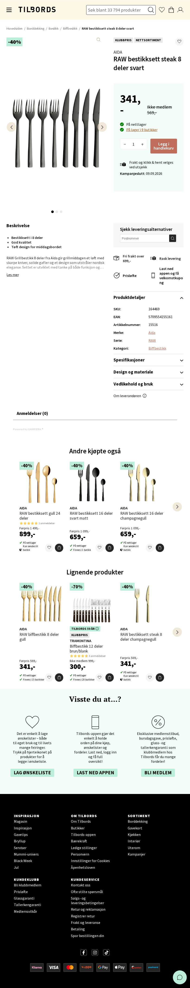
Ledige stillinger (84, 847)
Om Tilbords (81, 821)
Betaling (78, 929)
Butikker (78, 828)
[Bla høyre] (102, 127)
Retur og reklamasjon (88, 909)
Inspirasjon (23, 828)
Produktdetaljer (129, 297)
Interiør (134, 841)
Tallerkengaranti (27, 904)
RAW (152, 340)
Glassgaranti (24, 898)
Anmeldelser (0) (32, 413)
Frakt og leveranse (85, 922)
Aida (118, 52)
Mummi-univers (26, 854)
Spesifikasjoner (129, 360)
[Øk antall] (142, 144)
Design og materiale (133, 372)
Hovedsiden (14, 28)
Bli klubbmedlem (27, 885)
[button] (179, 42)
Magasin (20, 821)
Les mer (12, 274)
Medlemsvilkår (25, 911)
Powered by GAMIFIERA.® (28, 429)
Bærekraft (79, 841)
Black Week (23, 860)
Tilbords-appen (83, 834)
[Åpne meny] (9, 10)
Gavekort (135, 828)
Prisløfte (129, 275)
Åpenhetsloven (83, 867)
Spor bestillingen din (87, 935)
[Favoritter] (49, 548)
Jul (16, 867)
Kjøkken (134, 834)
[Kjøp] (59, 548)
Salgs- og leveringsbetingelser (87, 900)
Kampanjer (136, 854)
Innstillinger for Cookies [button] (90, 860)
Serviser (20, 847)
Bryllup (19, 841)
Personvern (80, 854)
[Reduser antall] (124, 144)
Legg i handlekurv (164, 146)
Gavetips (21, 834)
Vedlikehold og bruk (133, 384)
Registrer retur (83, 916)
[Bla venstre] (11, 127)
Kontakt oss (80, 885)
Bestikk (54, 28)
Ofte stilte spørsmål (87, 891)
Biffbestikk (70, 28)
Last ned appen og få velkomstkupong (171, 275)
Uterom (134, 847)
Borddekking (35, 28)
